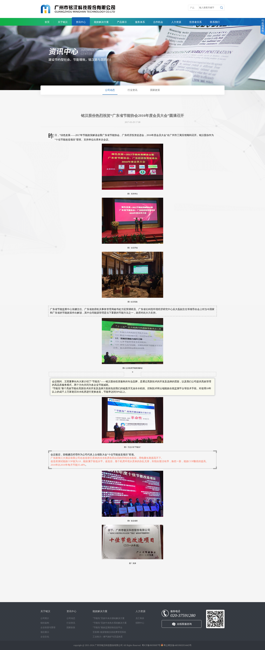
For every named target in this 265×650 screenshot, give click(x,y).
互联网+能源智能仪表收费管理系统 (109, 632)
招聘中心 (140, 623)
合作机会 (158, 22)
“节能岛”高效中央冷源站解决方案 (109, 618)
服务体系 (140, 22)
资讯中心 (81, 22)
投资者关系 (195, 22)
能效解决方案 (101, 22)
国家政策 (155, 90)
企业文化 (44, 637)
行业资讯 (132, 90)
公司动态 (110, 90)
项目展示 (44, 632)
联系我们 (215, 22)
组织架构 (44, 623)
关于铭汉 (63, 22)
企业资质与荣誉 (48, 627)
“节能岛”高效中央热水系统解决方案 (110, 623)
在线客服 (262, 26)
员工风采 (140, 618)
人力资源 (176, 22)
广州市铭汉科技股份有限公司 (109, 645)
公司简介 (44, 618)
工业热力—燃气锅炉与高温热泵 (108, 637)
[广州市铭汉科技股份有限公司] (78, 9)
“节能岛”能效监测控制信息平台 (107, 627)
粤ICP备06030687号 (151, 645)
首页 (47, 22)
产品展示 (122, 22)
